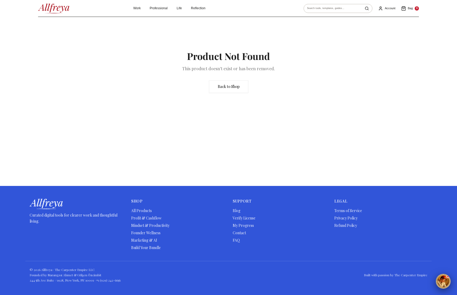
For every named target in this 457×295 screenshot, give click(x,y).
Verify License (244, 218)
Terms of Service (348, 210)
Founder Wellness (146, 232)
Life (179, 8)
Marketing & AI (144, 240)
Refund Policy (345, 225)
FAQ (236, 240)
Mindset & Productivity (150, 225)
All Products (141, 210)
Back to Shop (229, 86)
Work (137, 8)
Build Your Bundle (146, 247)
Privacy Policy (346, 218)
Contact (239, 232)
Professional (159, 8)
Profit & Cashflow (146, 218)
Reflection (198, 8)
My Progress (243, 225)
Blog (236, 210)
